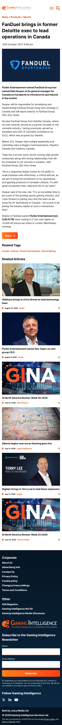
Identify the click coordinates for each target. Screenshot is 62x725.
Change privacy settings (16, 585)
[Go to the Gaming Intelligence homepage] (16, 8)
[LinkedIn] (9, 700)
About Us (7, 562)
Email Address (8, 659)
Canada (5, 251)
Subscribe (31, 673)
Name (4, 646)
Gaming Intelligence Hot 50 (17, 608)
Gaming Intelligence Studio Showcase (23, 613)
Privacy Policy (10, 576)
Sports (27, 17)
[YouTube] (16, 700)
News (5, 17)
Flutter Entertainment (30, 251)
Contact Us (8, 571)
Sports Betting (48, 251)
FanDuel (14, 251)
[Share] (59, 308)
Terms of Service (8, 722)
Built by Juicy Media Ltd (15, 710)
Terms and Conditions (14, 590)
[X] (3, 700)
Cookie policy (10, 580)
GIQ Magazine (10, 604)
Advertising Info (11, 567)
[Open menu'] (51, 8)
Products (16, 17)
